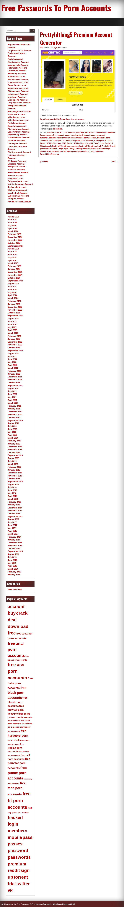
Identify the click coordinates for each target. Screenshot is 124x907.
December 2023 (15, 307)
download (18, 626)
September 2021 (15, 385)
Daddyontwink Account (18, 132)
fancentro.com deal (76, 132)
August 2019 (13, 458)
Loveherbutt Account (17, 193)
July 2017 (12, 522)
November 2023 (15, 310)
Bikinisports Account (17, 100)
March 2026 (13, 231)
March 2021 (13, 403)
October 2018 (14, 479)
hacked (15, 817)
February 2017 (14, 537)
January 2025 (14, 269)
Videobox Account (16, 117)
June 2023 (12, 324)
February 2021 (14, 406)
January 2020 (14, 444)
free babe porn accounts (20, 683)
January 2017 (14, 540)
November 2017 (15, 511)
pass (28, 837)
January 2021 (14, 409)
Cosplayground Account (19, 103)
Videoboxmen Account (18, 120)
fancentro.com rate (48, 138)
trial (12, 883)
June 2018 (12, 490)
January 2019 (14, 470)
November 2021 (15, 380)
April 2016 (12, 566)
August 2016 (13, 554)
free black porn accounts (17, 693)
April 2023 (12, 330)
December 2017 (15, 508)
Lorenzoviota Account (18, 65)
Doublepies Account (17, 143)
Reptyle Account (15, 59)
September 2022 (15, 351)
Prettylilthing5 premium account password (85, 151)
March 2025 (13, 263)
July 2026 (12, 220)
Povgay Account (15, 178)
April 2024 (12, 295)
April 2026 (12, 228)
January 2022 (14, 374)
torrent (21, 877)
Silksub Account (15, 175)
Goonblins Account (17, 85)
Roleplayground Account (19, 111)
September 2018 (15, 481)
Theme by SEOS (68, 904)
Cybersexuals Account (18, 196)
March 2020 (13, 438)
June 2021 (12, 394)
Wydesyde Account (17, 161)
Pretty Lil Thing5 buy (76, 143)
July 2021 (12, 391)
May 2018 (12, 493)
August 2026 (13, 217)
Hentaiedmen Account (18, 173)
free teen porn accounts (17, 788)
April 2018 (12, 496)
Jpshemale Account (17, 187)
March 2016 (13, 569)
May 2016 (12, 563)
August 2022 (13, 353)
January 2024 (14, 304)
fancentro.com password (94, 135)
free (12, 633)
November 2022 (15, 345)
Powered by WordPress (52, 904)
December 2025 (15, 237)
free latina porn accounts (59, 141)
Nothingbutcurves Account (20, 184)
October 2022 (14, 348)
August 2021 (13, 388)
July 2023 (12, 321)
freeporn (63, 48)
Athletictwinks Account (18, 129)
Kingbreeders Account (18, 62)
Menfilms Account (16, 141)
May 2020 (12, 432)
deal (12, 619)
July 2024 (12, 286)
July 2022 (12, 356)
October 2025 (14, 243)
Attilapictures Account (18, 91)
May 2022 (12, 362)
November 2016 (15, 545)
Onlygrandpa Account (18, 181)
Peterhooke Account (17, 68)
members (17, 830)
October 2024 (14, 278)
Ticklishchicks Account (18, 137)
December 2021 (15, 377)
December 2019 (15, 447)
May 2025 (12, 257)
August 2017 (13, 519)
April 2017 (12, 531)
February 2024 (14, 301)
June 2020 (12, 429)
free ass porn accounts (86, 138)
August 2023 (13, 318)
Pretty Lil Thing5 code (94, 143)
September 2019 (15, 455)
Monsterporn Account (18, 88)
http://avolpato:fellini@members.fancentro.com (62, 119)
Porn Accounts (15, 590)
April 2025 (12, 260)
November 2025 (15, 240)
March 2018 (13, 499)
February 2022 (14, 371)
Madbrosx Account (16, 114)
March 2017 (13, 534)
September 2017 (15, 516)
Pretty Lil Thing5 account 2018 (53, 143)
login (13, 824)
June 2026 (12, 222)
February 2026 (14, 234)
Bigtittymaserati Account (19, 152)
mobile (15, 837)
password (18, 850)
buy (12, 613)
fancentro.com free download (70, 135)
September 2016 (15, 551)
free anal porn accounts (16, 649)
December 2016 (15, 543)
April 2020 (12, 435)
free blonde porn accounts (17, 702)
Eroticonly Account (17, 73)
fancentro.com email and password (100, 132)
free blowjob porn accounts (16, 710)
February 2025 (14, 266)
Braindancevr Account (18, 79)
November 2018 (15, 476)
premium (17, 864)
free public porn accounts (82, 141)
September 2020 (15, 420)
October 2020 (14, 417)
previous (43, 161)
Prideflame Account (17, 123)
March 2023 (13, 333)
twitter (23, 883)
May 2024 (12, 292)
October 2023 (14, 313)
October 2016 (14, 548)
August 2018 (13, 484)
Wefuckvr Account (16, 169)
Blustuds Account (16, 164)
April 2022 (12, 365)
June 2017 (12, 525)
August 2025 (13, 249)
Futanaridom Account (18, 82)
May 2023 (12, 327)
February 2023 (14, 336)
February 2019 (14, 467)
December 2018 (15, 473)
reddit (14, 870)
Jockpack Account (16, 167)
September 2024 (15, 281)
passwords (19, 857)
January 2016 (14, 575)
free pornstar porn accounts (19, 763)
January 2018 (14, 505)
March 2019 (13, 464)
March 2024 (13, 298)
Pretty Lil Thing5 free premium (65, 146)
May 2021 (12, 397)
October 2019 (14, 452)
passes (15, 843)
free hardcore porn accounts (18, 735)
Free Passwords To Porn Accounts (56, 7)
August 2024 (13, 284)
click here (57, 129)
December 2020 (15, 412)
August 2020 (13, 423)
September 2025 (15, 246)
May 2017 (12, 528)
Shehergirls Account (17, 190)
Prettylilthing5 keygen (56, 151)
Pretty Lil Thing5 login (58, 149)
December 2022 (15, 342)
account (16, 606)
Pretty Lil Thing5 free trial (90, 146)
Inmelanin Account (16, 97)
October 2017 (14, 513)
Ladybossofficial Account (19, 50)
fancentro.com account (57, 132)
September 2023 (15, 316)
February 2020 (14, 441)
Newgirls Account (16, 199)
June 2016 (12, 560)
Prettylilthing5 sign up (49, 154)
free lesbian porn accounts (16, 748)
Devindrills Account (17, 71)
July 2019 (12, 461)
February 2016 (14, 572)
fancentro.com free (48, 135)
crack (22, 613)
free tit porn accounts (103, 141)
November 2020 (15, 415)
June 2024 (12, 289)
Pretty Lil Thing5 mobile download (83, 149)
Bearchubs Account (17, 126)
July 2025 (12, 252)
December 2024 (15, 272)
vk (10, 890)
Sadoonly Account (16, 76)
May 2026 (12, 225)
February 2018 (14, 502)
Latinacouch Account (18, 94)
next (115, 161)
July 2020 (12, 426)
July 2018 (12, 487)
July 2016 (12, 557)
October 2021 (14, 383)
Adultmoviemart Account (19, 202)
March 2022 (13, 368)
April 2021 (12, 400)
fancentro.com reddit (66, 138)
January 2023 (14, 339)
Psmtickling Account (17, 135)
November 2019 (15, 449)
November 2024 (15, 275)
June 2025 (12, 254)
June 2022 (12, 359)
